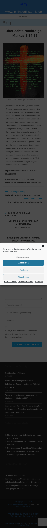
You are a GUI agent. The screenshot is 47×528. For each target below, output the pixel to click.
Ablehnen (24, 270)
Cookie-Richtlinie (10, 282)
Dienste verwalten (22, 257)
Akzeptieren (23, 263)
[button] (43, 246)
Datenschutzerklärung (26, 282)
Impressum (39, 282)
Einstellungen (23, 277)
